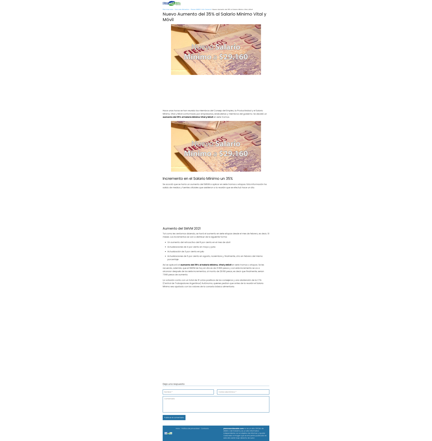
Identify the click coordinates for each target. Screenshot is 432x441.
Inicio (191, 3)
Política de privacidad (190, 428)
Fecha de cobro (230, 3)
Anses (214, 3)
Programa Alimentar (260, 3)
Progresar (244, 3)
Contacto (205, 428)
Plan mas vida (203, 3)
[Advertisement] (216, 93)
